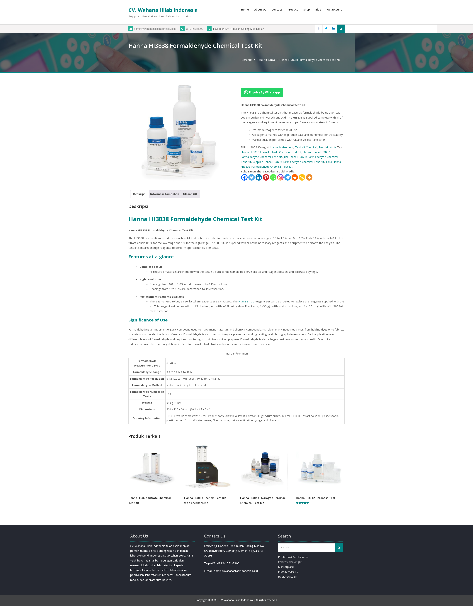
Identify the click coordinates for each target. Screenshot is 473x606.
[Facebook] (318, 29)
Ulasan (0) (190, 194)
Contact (277, 9)
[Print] (295, 177)
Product (293, 9)
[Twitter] (326, 29)
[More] (309, 177)
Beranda (246, 59)
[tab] (139, 194)
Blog (318, 9)
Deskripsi (139, 194)
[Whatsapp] (273, 177)
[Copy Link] (302, 177)
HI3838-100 (246, 301)
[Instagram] (280, 177)
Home (245, 9)
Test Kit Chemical (306, 147)
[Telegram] (287, 177)
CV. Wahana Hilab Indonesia (163, 9)
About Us (260, 9)
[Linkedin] (333, 29)
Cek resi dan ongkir (290, 562)
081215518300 (194, 28)
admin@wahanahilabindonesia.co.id (155, 28)
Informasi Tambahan (164, 194)
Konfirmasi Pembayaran (293, 557)
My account (334, 9)
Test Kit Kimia (266, 59)
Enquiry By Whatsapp (264, 92)
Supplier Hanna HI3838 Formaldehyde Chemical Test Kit (288, 162)
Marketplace (286, 567)
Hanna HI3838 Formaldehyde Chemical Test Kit (271, 152)
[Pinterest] (266, 177)
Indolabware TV (288, 571)
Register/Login (287, 576)
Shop (306, 9)
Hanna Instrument (281, 147)
